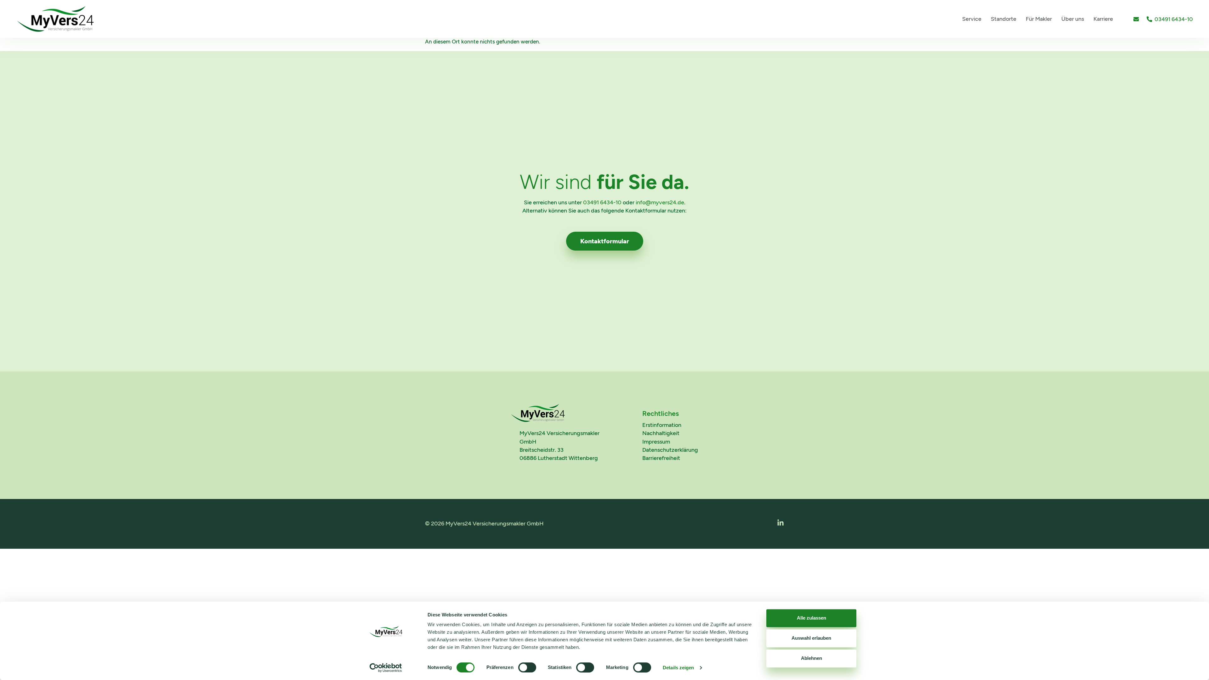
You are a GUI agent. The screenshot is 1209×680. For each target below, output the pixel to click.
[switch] (527, 667)
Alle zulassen (811, 617)
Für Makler (1039, 18)
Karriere (1103, 18)
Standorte (1003, 18)
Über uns (1072, 18)
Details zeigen (678, 667)
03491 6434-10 (602, 202)
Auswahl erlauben (811, 638)
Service (971, 18)
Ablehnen (811, 658)
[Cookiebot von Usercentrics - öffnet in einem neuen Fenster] (385, 667)
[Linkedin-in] (780, 522)
